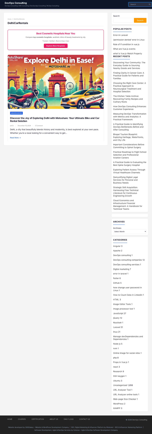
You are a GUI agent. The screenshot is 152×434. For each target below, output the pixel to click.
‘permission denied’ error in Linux (129, 40)
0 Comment (39, 126)
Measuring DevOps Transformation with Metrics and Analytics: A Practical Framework (129, 117)
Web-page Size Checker (124, 399)
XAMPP (116, 408)
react (115, 367)
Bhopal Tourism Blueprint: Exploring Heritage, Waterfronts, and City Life (128, 137)
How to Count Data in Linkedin (127, 295)
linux (115, 332)
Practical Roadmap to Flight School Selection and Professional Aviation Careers (129, 155)
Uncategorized (16, 113)
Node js (117, 344)
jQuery (116, 318)
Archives (117, 228)
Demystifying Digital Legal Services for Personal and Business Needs (125, 180)
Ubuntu (116, 381)
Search (116, 15)
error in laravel (120, 273)
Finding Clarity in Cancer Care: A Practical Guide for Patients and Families (128, 76)
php (115, 358)
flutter (116, 278)
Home (10, 19)
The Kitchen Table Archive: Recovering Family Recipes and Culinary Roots (128, 99)
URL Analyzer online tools (125, 394)
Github (116, 283)
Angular (117, 246)
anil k (12, 126)
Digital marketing (121, 269)
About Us (54, 419)
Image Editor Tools (122, 304)
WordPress (118, 404)
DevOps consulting (122, 255)
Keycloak (117, 322)
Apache (116, 250)
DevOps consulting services (126, 264)
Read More (15, 138)
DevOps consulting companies (127, 260)
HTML (116, 299)
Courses (22, 419)
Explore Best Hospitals (55, 46)
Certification (37, 419)
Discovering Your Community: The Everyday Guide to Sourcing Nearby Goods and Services (129, 65)
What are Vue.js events (124, 49)
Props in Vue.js (120, 362)
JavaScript (118, 313)
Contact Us (84, 419)
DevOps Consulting (16, 3)
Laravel (116, 327)
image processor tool (123, 309)
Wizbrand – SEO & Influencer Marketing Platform (124, 427)
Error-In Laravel (120, 35)
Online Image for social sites (126, 353)
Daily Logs (69, 419)
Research (117, 371)
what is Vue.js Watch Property (127, 53)
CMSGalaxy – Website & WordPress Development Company (47, 427)
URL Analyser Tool (122, 390)
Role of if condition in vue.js (126, 44)
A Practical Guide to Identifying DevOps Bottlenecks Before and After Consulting (128, 127)
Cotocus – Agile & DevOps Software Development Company (95, 430)
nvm (115, 348)
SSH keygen (119, 376)
